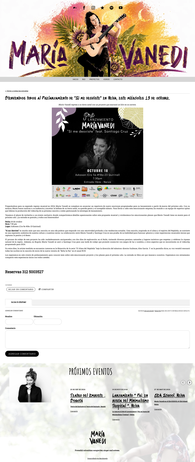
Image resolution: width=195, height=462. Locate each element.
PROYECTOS (94, 79)
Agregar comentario (22, 353)
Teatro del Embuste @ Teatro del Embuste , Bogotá (88, 407)
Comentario (10, 328)
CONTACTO (117, 79)
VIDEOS (106, 79)
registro (158, 311)
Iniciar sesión (149, 311)
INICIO (75, 79)
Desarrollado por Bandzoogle (97, 458)
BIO (83, 79)
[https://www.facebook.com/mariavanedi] (84, 8)
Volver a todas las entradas (17, 91)
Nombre (8, 316)
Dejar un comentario (20, 289)
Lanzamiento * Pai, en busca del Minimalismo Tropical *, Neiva (130, 401)
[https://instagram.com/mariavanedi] (93, 8)
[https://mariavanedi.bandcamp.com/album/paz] (75, 8)
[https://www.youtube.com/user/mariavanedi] (120, 8)
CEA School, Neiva (169, 395)
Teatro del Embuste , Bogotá (87, 398)
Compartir (47, 289)
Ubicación (38, 316)
